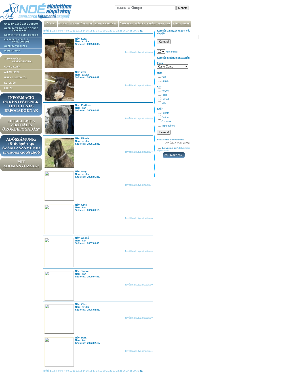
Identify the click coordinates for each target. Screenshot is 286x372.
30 (138, 30)
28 (131, 30)
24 (118, 30)
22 (111, 30)
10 (71, 30)
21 (107, 30)
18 (97, 30)
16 (91, 30)
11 (74, 30)
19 (101, 30)
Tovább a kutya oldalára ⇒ (139, 52)
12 (77, 30)
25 (121, 30)
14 (84, 30)
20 (104, 30)
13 (81, 30)
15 (87, 30)
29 (134, 30)
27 (128, 30)
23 (114, 30)
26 (124, 30)
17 (94, 30)
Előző (46, 30)
